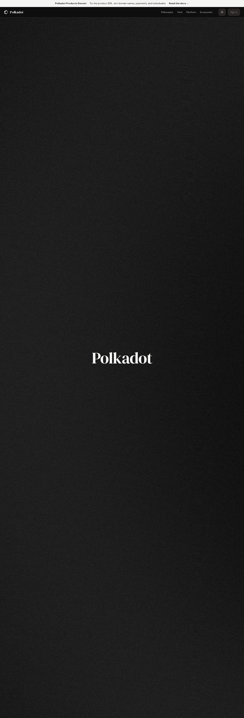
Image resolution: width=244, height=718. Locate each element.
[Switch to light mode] (222, 12)
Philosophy (167, 12)
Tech (179, 12)
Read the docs (179, 3)
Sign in (233, 12)
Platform (191, 12)
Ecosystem (206, 12)
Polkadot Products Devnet (70, 3)
